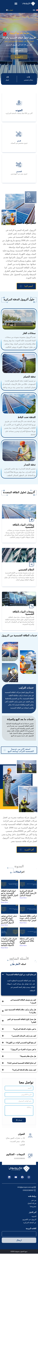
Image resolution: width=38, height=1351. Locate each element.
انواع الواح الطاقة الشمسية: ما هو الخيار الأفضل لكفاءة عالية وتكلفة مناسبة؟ (9, 895)
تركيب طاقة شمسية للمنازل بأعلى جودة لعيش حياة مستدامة (28, 918)
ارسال (19, 1240)
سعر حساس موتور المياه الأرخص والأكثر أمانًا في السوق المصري (9, 919)
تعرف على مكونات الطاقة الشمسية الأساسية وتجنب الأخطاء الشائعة (9, 941)
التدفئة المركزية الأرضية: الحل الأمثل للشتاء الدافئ (28, 893)
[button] (16, 3)
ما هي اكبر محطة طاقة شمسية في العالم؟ (27, 940)
